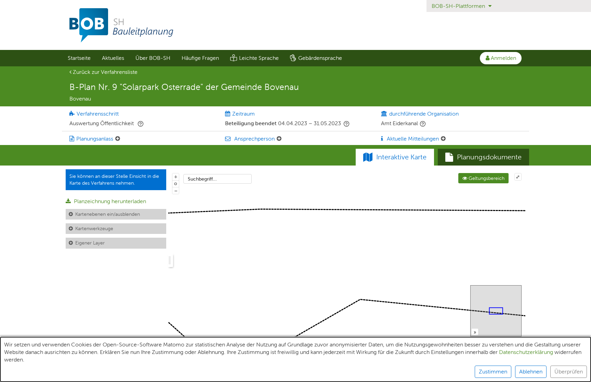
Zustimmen (493, 371)
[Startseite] (295, 25)
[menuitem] (79, 58)
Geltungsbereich (485, 178)
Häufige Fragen (200, 58)
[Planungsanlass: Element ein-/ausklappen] (117, 139)
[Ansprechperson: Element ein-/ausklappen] (279, 139)
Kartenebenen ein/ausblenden (107, 214)
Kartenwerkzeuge (94, 228)
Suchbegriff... (202, 179)
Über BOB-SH (152, 58)
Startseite (79, 58)
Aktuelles (113, 58)
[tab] (483, 157)
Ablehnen (530, 371)
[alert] (295, 359)
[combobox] (217, 179)
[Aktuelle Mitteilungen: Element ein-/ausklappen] (443, 139)
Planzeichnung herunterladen (109, 201)
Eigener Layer (90, 243)
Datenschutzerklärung (526, 352)
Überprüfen (568, 371)
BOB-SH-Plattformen (459, 6)
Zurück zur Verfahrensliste (104, 72)
